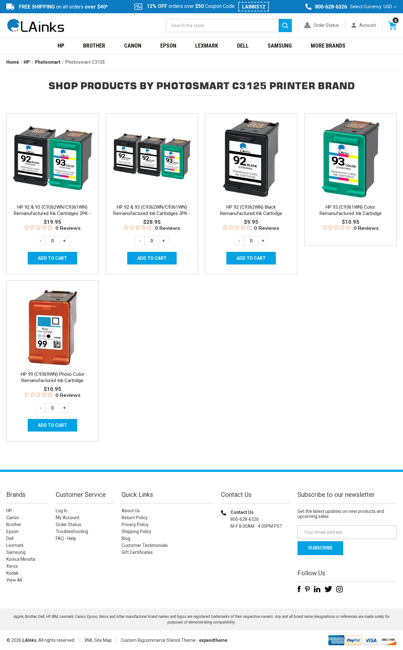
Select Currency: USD (371, 6)
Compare (50, 164)
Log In (61, 510)
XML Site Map (98, 640)
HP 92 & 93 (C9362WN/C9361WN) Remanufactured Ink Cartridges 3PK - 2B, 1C (151, 213)
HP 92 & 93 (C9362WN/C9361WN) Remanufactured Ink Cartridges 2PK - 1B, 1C (52, 213)
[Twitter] (328, 589)
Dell (243, 45)
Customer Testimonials (145, 545)
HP (61, 45)
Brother (94, 45)
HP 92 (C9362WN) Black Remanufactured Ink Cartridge (251, 210)
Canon (132, 45)
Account (367, 25)
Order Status (326, 25)
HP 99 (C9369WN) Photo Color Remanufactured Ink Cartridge (52, 377)
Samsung (280, 45)
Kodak (12, 573)
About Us (131, 510)
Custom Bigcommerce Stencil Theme (158, 640)
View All (14, 580)
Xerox (12, 566)
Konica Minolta (20, 559)
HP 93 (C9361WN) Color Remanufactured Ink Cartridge (351, 210)
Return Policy (135, 517)
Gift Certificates (137, 552)
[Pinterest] (307, 589)
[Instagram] (339, 589)
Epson (168, 45)
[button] (255, 566)
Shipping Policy (136, 531)
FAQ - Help (66, 538)
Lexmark (206, 45)
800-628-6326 (331, 7)
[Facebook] (299, 589)
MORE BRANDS (328, 45)
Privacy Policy (135, 524)
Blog (126, 538)
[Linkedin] (317, 589)
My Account (67, 517)
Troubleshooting (72, 531)
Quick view (51, 150)
